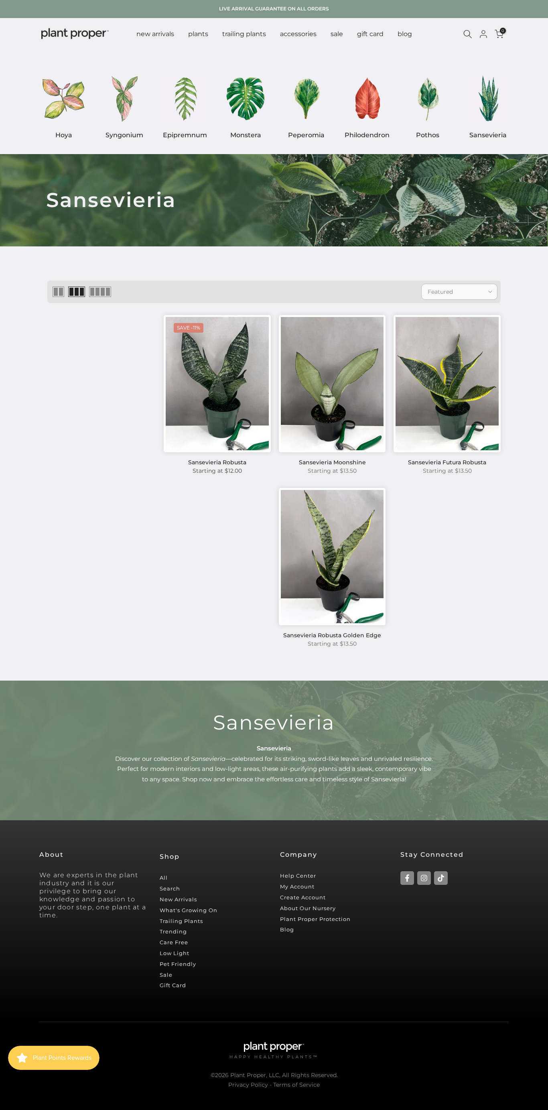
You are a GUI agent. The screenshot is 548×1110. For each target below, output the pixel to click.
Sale (166, 975)
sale (337, 34)
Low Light (174, 953)
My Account (297, 886)
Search (170, 888)
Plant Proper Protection (315, 919)
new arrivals (155, 34)
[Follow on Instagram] (424, 878)
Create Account (303, 897)
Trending (173, 931)
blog (405, 34)
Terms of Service (296, 1084)
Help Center (298, 875)
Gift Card (173, 985)
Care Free (174, 942)
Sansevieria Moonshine (332, 462)
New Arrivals (178, 899)
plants (198, 34)
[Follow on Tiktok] (441, 878)
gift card (370, 34)
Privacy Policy (248, 1084)
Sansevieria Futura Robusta (447, 462)
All (164, 877)
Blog (287, 929)
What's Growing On (188, 910)
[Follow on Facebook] (407, 878)
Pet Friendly (178, 964)
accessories (298, 34)
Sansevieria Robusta (217, 462)
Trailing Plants (244, 34)
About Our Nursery (308, 908)
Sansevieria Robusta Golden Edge (332, 635)
